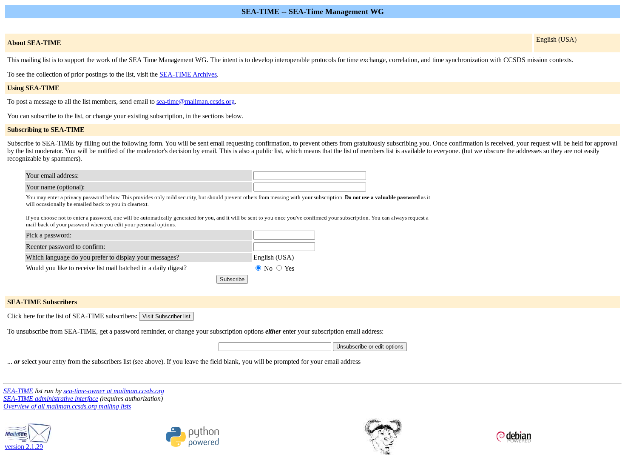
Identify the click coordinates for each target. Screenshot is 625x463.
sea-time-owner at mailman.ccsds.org (113, 390)
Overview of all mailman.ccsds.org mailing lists (67, 406)
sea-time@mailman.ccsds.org (195, 101)
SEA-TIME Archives (188, 74)
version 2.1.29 (24, 446)
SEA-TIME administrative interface (50, 398)
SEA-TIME (18, 390)
